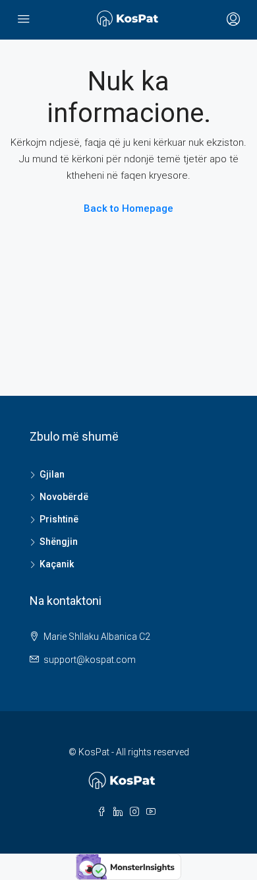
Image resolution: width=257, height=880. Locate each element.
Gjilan (52, 474)
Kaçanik (57, 564)
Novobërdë (64, 496)
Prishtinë (59, 519)
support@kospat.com (89, 659)
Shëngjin (59, 541)
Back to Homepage (128, 208)
